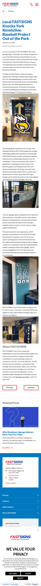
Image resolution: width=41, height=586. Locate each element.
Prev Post (9, 388)
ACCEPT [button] (28, 573)
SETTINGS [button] (13, 573)
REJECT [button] (21, 578)
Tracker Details (14, 584)
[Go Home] (3, 11)
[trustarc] (35, 584)
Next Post (31, 388)
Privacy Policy (5, 584)
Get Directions (13, 475)
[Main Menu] (37, 4)
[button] (38, 530)
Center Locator (10, 483)
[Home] (10, 4)
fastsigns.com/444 (22, 377)
